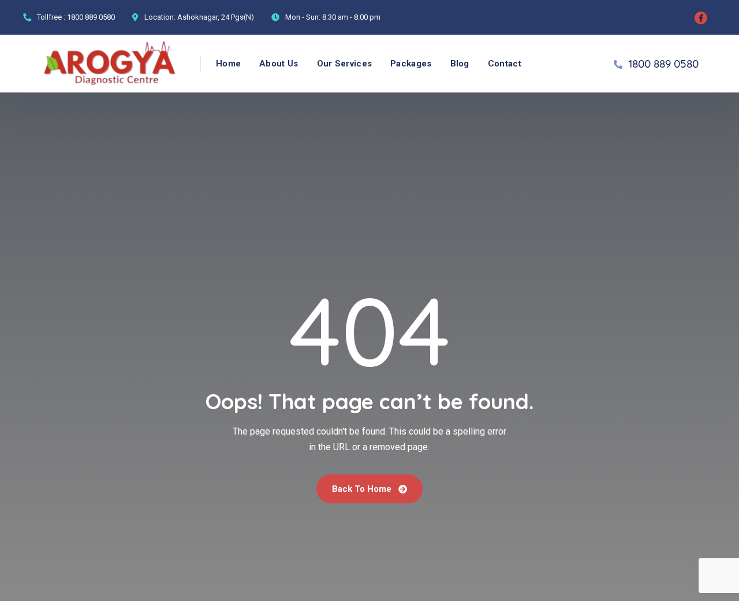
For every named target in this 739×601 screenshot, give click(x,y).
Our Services (344, 63)
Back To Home (363, 489)
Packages (410, 63)
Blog (459, 63)
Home (228, 63)
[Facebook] (701, 18)
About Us (278, 63)
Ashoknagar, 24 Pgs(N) (215, 17)
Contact (504, 63)
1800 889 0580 (91, 17)
